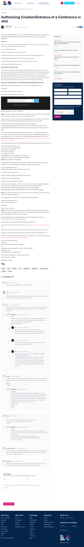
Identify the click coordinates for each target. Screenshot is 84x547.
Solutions (17, 522)
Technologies (18, 520)
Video (31, 538)
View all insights (57, 78)
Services (17, 518)
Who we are (18, 3)
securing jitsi (34, 268)
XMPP (10, 271)
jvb (20, 268)
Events (2, 524)
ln (61, 518)
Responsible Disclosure (49, 527)
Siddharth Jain (8, 26)
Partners (3, 533)
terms (72, 107)
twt (63, 518)
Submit (57, 116)
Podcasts (32, 527)
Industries (17, 524)
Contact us (70, 3)
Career (45, 518)
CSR (2, 535)
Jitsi (8, 268)
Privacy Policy (61, 107)
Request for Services (48, 522)
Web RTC (3, 271)
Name (4, 478)
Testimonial (32, 535)
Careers (77, 3)
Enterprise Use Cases (20, 527)
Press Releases (4, 529)
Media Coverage (5, 531)
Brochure (32, 533)
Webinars (32, 524)
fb (66, 518)
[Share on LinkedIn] (78, 27)
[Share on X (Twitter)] (80, 27)
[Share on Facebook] (82, 27)
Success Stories (33, 520)
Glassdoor (71, 518)
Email (27, 478)
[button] (62, 3)
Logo (7, 3)
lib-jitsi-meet (26, 268)
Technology (4, 12)
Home (2, 9)
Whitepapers (33, 522)
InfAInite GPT (43, 3)
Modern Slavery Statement (7, 538)
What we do (30, 3)
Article (31, 531)
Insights (5, 9)
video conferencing (43, 268)
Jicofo (3, 268)
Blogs (10, 9)
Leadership (3, 520)
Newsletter (32, 529)
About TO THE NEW (5, 518)
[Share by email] (77, 27)
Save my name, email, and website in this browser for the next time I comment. (23, 485)
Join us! (45, 520)
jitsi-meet (14, 268)
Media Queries (47, 524)
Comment (5, 487)
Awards (2, 522)
